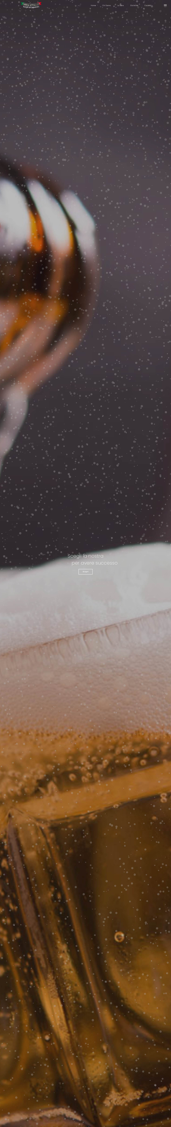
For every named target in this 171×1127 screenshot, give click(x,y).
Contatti (147, 5)
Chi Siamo (106, 5)
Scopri (85, 572)
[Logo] (31, 5)
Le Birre (120, 5)
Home (93, 5)
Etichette (134, 5)
